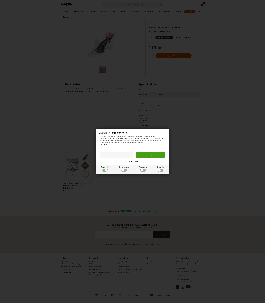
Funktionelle (143, 167)
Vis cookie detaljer (133, 161)
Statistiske (160, 167)
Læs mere (103, 144)
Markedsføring (124, 167)
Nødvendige (105, 167)
